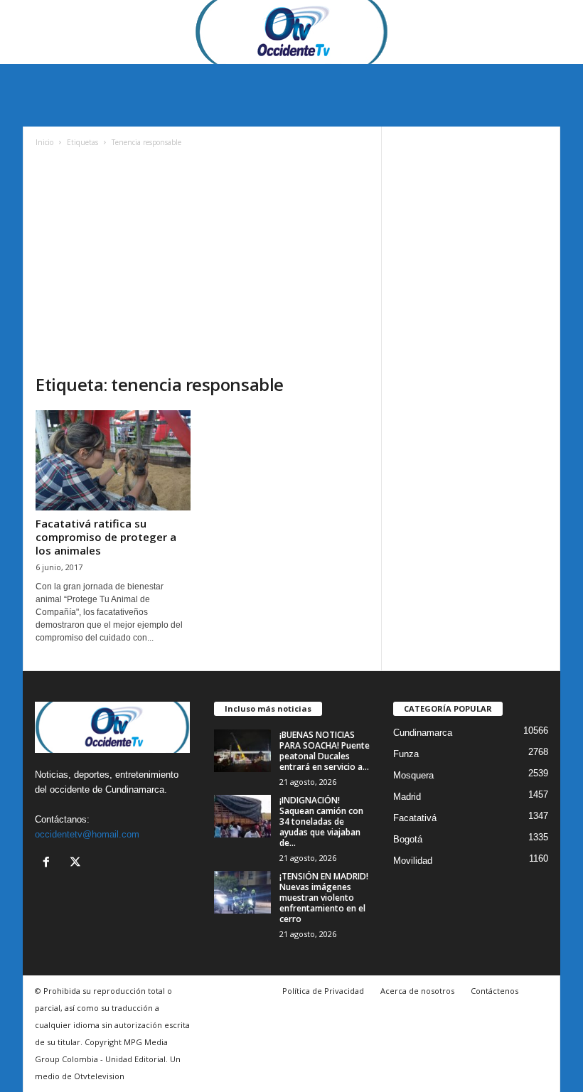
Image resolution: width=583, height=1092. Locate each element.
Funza (406, 754)
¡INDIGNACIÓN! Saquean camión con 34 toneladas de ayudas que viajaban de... (321, 821)
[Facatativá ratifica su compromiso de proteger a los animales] (113, 460)
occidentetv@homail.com (87, 834)
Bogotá (407, 839)
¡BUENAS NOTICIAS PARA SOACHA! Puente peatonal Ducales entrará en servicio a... (324, 751)
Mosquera (413, 775)
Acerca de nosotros (417, 990)
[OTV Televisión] (291, 32)
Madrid (407, 796)
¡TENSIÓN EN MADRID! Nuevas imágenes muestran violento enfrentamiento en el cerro (323, 897)
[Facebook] (49, 863)
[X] (77, 863)
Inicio (44, 142)
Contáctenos (494, 990)
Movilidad (412, 860)
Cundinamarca (422, 732)
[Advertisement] (202, 266)
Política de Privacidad (323, 990)
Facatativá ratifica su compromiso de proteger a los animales (106, 536)
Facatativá (415, 818)
